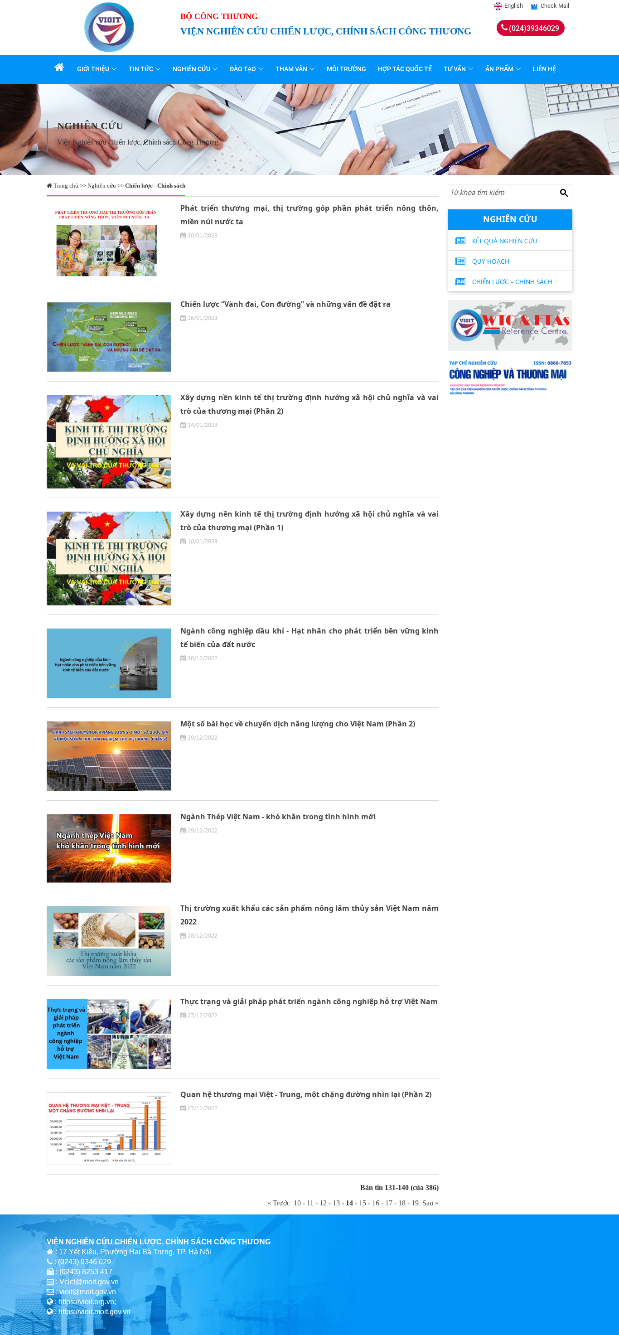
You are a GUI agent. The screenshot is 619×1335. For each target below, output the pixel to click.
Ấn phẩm (499, 69)
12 (323, 1203)
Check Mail (555, 5)
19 (415, 1203)
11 (310, 1203)
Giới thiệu (93, 69)
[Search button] (563, 192)
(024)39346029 (534, 28)
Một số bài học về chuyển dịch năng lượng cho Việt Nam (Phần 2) (297, 724)
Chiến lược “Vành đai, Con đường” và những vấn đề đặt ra (285, 304)
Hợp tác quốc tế (405, 69)
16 (375, 1203)
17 (388, 1203)
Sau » (429, 1203)
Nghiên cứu (191, 69)
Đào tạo (243, 69)
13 (336, 1203)
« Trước (280, 1203)
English (513, 5)
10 (297, 1203)
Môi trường (346, 69)
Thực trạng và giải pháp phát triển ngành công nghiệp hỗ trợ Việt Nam (309, 1001)
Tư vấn (455, 69)
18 (402, 1203)
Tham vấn (291, 69)
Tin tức (141, 69)
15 (362, 1203)
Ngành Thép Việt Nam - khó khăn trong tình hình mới (278, 817)
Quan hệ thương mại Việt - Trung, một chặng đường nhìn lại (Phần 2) (305, 1094)
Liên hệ (544, 69)
